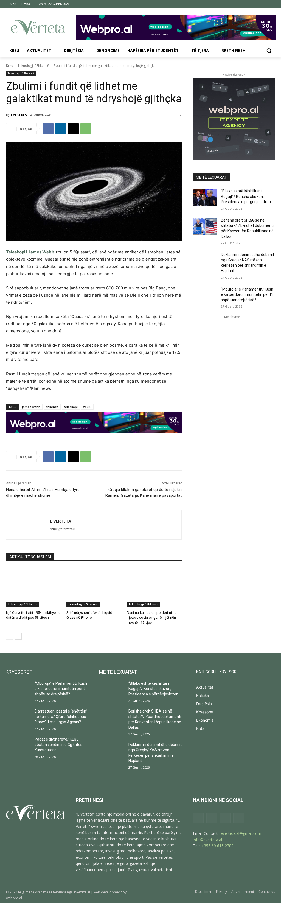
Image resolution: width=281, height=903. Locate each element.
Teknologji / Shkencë (33, 65)
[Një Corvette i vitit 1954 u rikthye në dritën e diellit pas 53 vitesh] (33, 587)
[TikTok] (257, 4)
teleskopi (71, 407)
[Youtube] (272, 4)
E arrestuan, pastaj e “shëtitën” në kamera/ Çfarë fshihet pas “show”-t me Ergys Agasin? (61, 716)
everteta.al (82, 892)
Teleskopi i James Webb (30, 252)
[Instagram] (249, 4)
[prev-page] (9, 636)
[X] (264, 4)
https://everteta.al (62, 529)
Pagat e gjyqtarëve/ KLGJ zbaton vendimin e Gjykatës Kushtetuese (58, 744)
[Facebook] (241, 4)
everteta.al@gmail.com (241, 833)
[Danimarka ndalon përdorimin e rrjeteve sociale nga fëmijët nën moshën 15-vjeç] (154, 587)
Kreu (9, 65)
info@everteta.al (207, 839)
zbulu (87, 407)
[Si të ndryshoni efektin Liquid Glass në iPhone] (93, 587)
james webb (31, 407)
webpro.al (14, 898)
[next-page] (18, 636)
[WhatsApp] (85, 128)
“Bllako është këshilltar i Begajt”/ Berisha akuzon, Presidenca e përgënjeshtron (246, 196)
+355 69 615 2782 (217, 845)
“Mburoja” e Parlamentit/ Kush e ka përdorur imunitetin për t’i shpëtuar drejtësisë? (247, 294)
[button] (269, 50)
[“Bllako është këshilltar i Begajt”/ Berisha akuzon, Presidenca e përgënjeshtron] (205, 197)
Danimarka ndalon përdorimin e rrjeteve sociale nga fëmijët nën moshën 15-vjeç (151, 618)
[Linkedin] (60, 128)
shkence (52, 407)
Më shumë (232, 316)
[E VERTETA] (28, 525)
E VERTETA (18, 114)
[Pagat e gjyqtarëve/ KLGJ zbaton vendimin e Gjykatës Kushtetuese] (17, 745)
